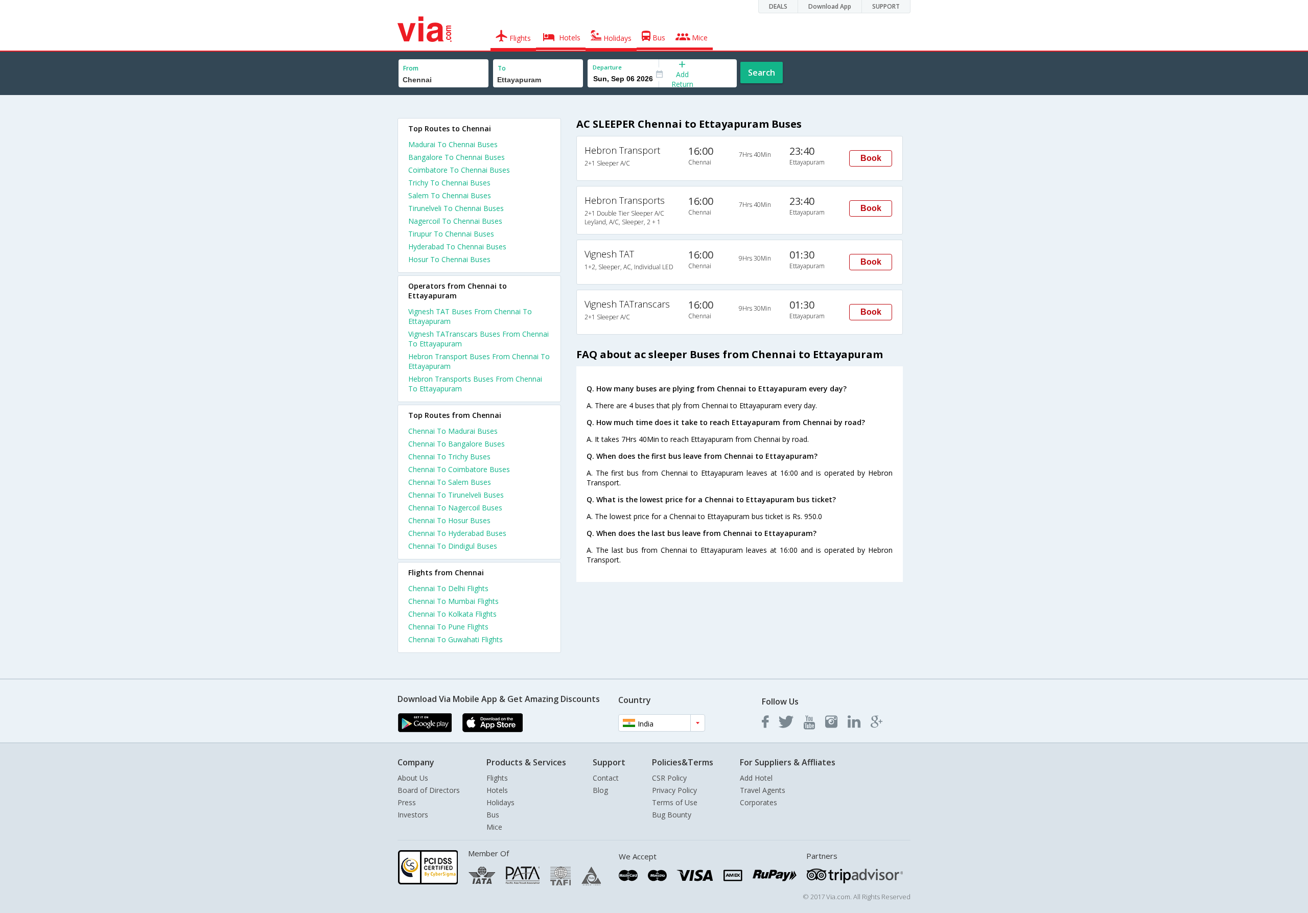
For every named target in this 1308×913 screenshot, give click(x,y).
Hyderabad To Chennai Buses (457, 246)
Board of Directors (429, 790)
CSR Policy (669, 778)
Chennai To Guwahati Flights (455, 639)
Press (407, 802)
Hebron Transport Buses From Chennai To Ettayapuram (479, 361)
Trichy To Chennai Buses (449, 183)
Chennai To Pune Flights (448, 626)
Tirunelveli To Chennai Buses (456, 208)
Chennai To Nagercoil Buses (455, 507)
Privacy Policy (674, 790)
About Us (413, 778)
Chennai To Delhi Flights (448, 588)
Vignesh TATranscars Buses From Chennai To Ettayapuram (478, 338)
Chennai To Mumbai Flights (453, 601)
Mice (494, 827)
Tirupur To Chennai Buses (451, 234)
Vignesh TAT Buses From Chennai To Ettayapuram (470, 316)
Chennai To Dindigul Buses (452, 546)
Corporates (758, 802)
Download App (829, 6)
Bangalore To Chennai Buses (456, 157)
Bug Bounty (671, 815)
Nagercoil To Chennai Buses (455, 221)
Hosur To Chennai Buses (449, 259)
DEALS (778, 6)
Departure (607, 67)
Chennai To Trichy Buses (449, 456)
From (410, 68)
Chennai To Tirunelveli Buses (456, 495)
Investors (413, 815)
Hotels (497, 790)
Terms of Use (674, 802)
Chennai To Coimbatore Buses (459, 469)
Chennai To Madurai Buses (453, 431)
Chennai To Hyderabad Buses (457, 533)
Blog (600, 790)
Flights (497, 778)
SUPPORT (886, 6)
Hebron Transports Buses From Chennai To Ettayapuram (475, 383)
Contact (606, 778)
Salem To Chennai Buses (449, 195)
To (502, 68)
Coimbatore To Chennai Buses (459, 170)
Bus (492, 815)
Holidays (500, 802)
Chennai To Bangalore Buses (456, 444)
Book (870, 158)
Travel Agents (762, 790)
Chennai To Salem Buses (449, 482)
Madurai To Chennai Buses (453, 144)
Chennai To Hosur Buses (449, 520)
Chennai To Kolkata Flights (452, 614)
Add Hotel (756, 778)
